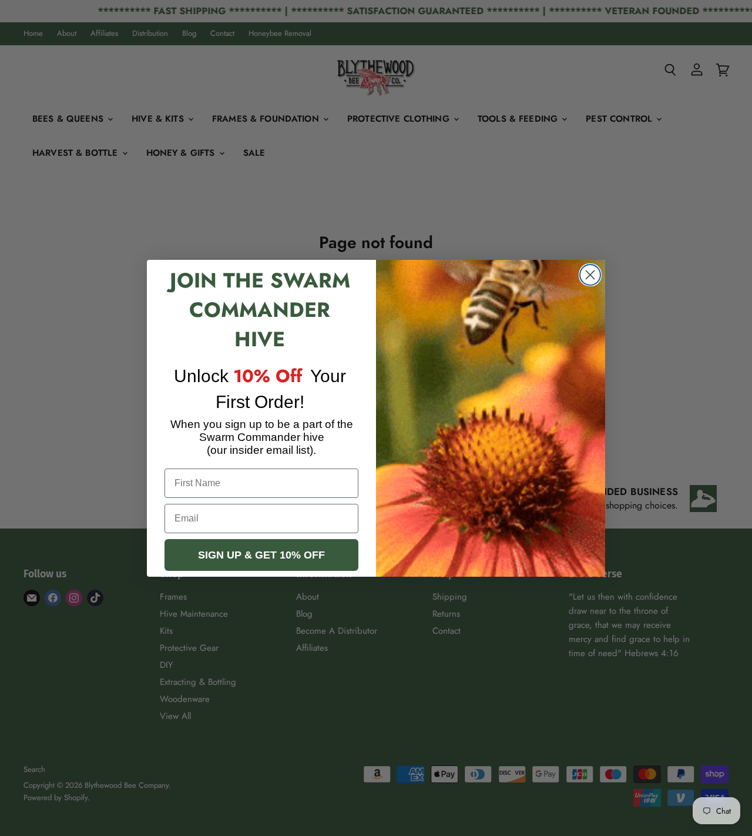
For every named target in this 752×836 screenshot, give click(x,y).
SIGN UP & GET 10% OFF (261, 555)
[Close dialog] (590, 275)
